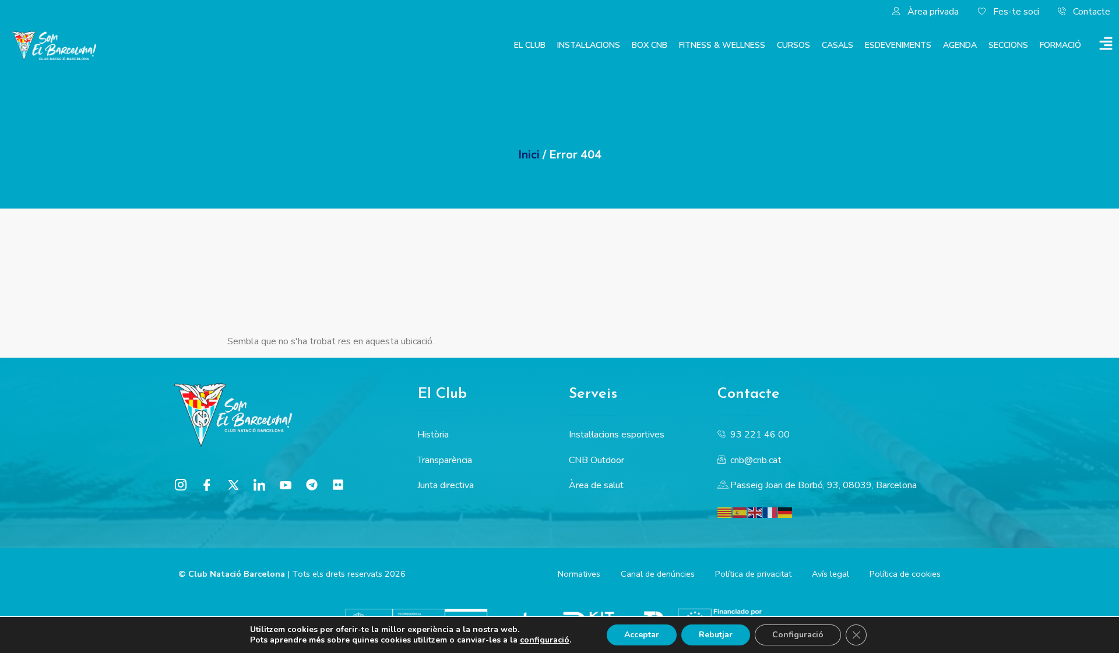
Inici (529, 155)
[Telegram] (311, 484)
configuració (544, 640)
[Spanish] (740, 512)
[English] (755, 512)
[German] (785, 512)
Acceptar (641, 634)
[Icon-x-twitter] (233, 484)
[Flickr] (338, 484)
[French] (770, 512)
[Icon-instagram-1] (180, 484)
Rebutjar (716, 634)
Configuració (798, 634)
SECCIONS (1008, 45)
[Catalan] (725, 512)
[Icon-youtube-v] (285, 484)
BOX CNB (649, 45)
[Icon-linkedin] (259, 484)
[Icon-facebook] (207, 484)
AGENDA (960, 45)
